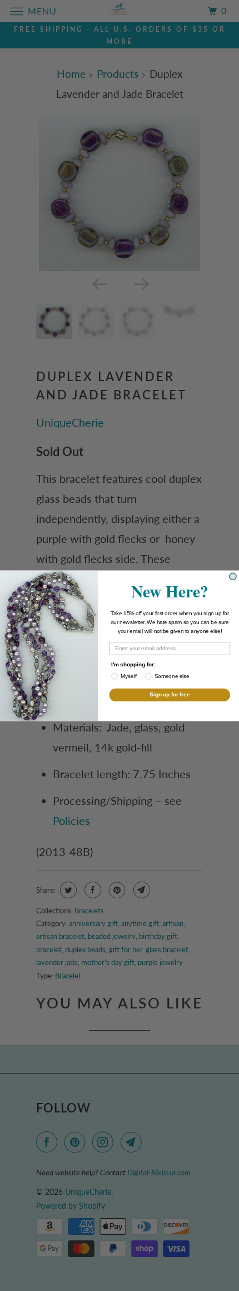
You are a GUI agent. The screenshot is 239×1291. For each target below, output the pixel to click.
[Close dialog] (233, 576)
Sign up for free (170, 694)
